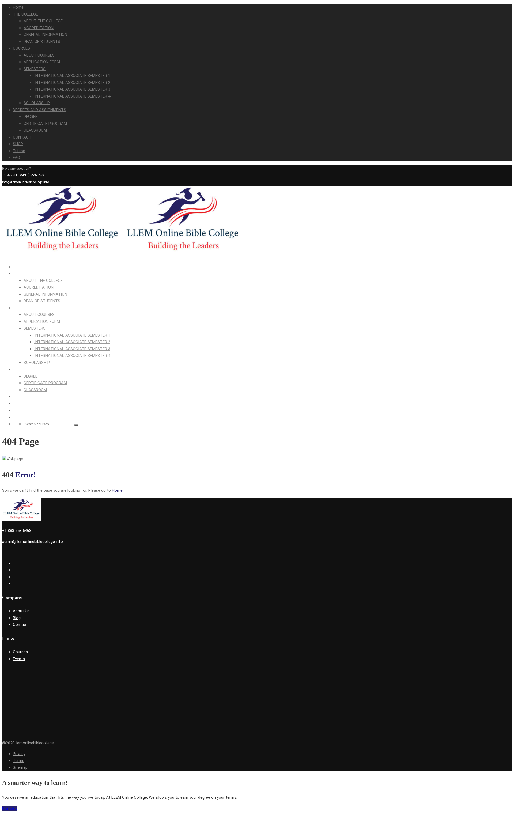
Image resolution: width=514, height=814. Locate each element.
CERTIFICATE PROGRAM (45, 123)
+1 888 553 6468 (16, 530)
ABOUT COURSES (39, 55)
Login (489, 189)
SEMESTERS (35, 68)
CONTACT (22, 137)
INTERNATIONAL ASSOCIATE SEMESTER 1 (72, 75)
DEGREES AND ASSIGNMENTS (39, 109)
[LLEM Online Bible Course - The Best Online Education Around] (62, 255)
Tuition (19, 150)
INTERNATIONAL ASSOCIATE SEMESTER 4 (72, 96)
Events (19, 658)
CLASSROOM (35, 130)
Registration (503, 189)
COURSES (21, 48)
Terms (18, 760)
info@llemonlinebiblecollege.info (25, 182)
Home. (117, 490)
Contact (20, 624)
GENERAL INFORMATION (45, 34)
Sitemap (20, 767)
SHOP (18, 143)
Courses (20, 651)
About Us (21, 610)
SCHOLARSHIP (37, 102)
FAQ (16, 157)
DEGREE (30, 116)
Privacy (19, 753)
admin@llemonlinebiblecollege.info (32, 541)
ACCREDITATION (39, 27)
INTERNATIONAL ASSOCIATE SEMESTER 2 (72, 82)
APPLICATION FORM (42, 61)
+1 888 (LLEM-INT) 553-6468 (23, 175)
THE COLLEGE (25, 14)
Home (18, 7)
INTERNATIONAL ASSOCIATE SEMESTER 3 (72, 89)
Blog (17, 617)
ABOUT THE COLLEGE (43, 20)
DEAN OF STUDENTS (42, 41)
